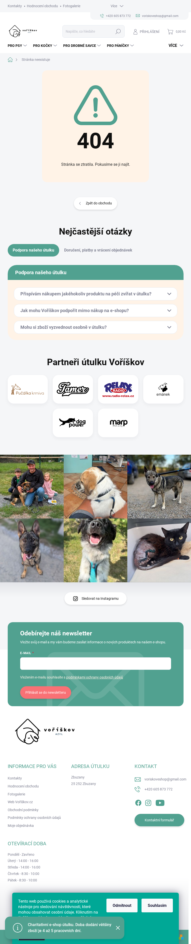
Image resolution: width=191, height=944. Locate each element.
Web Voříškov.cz (20, 802)
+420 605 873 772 (158, 789)
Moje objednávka (21, 826)
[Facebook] (138, 802)
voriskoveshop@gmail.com (165, 779)
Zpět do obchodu (99, 203)
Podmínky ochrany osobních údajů (34, 818)
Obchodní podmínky (23, 810)
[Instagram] (148, 802)
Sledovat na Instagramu (100, 599)
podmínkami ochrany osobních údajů (94, 677)
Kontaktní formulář (159, 820)
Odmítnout (122, 905)
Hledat (118, 31)
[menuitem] (18, 45)
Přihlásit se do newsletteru (45, 692)
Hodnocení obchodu (42, 6)
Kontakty (15, 6)
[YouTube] (160, 802)
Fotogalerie (71, 6)
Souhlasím (157, 905)
